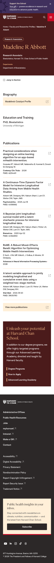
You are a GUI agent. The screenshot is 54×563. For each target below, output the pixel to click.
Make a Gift (8, 439)
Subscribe (27, 526)
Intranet (7, 434)
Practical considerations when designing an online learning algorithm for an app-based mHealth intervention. (20, 155)
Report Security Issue (13, 483)
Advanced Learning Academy (22, 379)
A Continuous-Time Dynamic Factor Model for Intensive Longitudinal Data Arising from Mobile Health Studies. (23, 187)
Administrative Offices (14, 412)
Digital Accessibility (12, 461)
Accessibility (9, 456)
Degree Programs (16, 368)
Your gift (13, 6)
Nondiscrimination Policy (14, 472)
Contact (7, 445)
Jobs (5, 423)
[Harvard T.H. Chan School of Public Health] (17, 402)
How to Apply (14, 374)
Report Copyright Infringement (17, 478)
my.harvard (8, 428)
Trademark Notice (11, 489)
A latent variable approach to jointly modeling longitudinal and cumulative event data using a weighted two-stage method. (23, 278)
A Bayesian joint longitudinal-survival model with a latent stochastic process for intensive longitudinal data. (21, 218)
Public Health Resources (14, 417)
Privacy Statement (11, 467)
